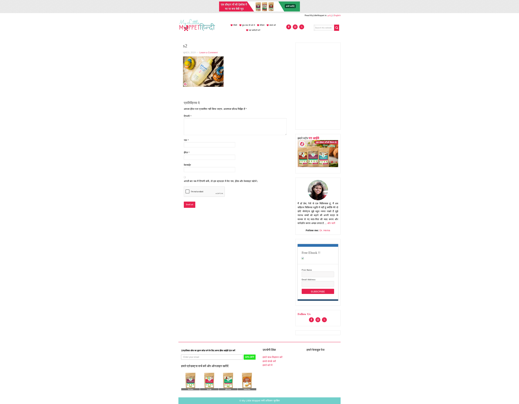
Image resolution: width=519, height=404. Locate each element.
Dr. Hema (325, 230)
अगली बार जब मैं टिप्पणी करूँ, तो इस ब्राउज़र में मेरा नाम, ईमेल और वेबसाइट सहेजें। (221, 181)
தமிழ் (329, 15)
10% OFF (249, 357)
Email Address (308, 279)
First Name (307, 270)
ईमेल (187, 152)
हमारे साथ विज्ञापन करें (272, 357)
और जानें (331, 223)
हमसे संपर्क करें (269, 361)
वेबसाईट (187, 165)
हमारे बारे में (267, 365)
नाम (186, 140)
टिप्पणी (187, 116)
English (337, 15)
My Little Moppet (197, 27)
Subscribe (318, 291)
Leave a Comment (208, 52)
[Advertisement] (318, 85)
